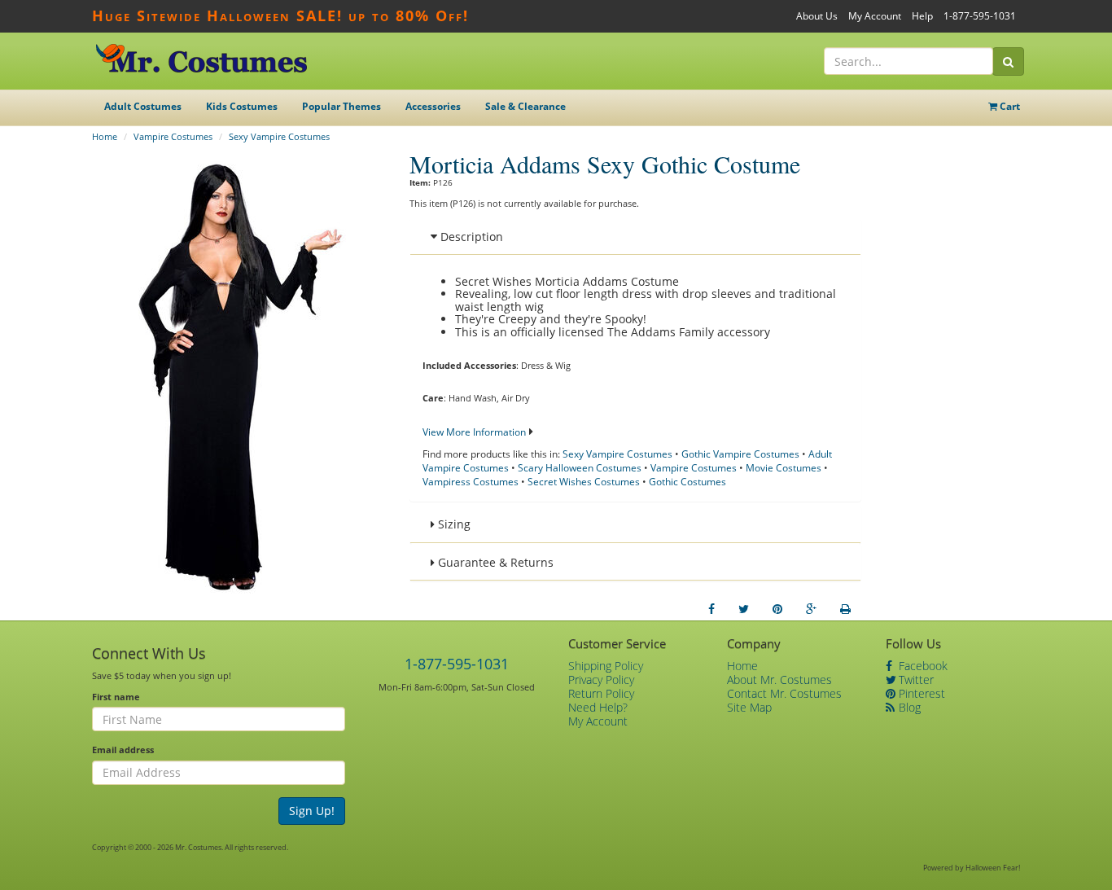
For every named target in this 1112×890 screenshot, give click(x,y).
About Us (817, 16)
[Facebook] (711, 609)
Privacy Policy (601, 679)
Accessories (433, 106)
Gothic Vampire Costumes (740, 454)
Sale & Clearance (525, 106)
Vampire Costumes (173, 136)
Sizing (453, 524)
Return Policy (601, 693)
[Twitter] (744, 609)
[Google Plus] (811, 609)
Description (470, 236)
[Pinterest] (777, 609)
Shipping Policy (605, 665)
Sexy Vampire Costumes (279, 136)
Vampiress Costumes (470, 482)
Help (922, 16)
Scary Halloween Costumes (579, 468)
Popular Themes (341, 106)
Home (104, 136)
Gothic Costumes (687, 482)
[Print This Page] (845, 609)
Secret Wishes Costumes (584, 482)
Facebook (921, 665)
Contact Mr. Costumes (784, 693)
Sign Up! (312, 810)
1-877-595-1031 (979, 16)
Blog (908, 707)
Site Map (749, 707)
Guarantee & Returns (494, 562)
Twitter (914, 679)
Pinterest (920, 693)
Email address (123, 749)
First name (116, 697)
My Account (874, 16)
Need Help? (598, 707)
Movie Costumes (783, 468)
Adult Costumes (143, 106)
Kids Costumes (242, 106)
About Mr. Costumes (779, 679)
